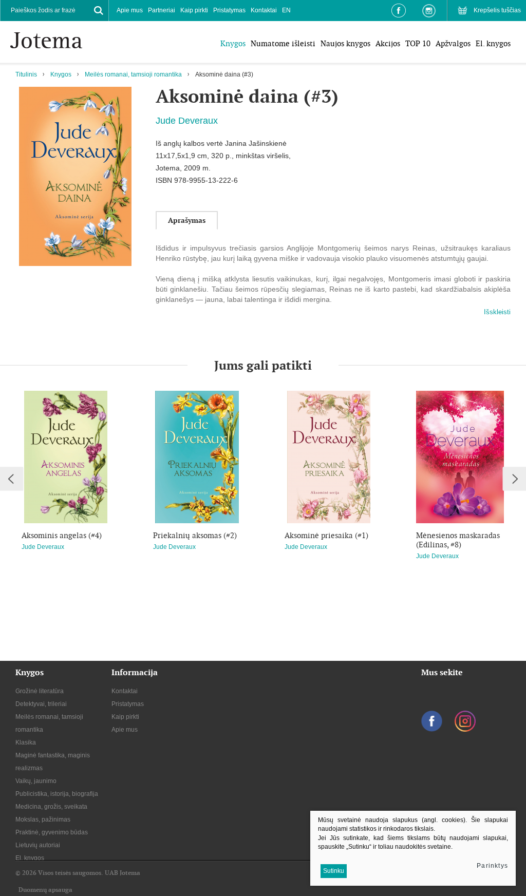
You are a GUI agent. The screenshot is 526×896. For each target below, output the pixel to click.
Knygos (233, 43)
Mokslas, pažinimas (42, 819)
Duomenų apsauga (45, 890)
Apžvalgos (453, 43)
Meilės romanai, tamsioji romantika (133, 74)
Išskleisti (497, 312)
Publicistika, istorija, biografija (56, 793)
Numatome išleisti (283, 43)
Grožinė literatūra (39, 691)
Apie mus (130, 10)
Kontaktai (264, 10)
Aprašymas (186, 220)
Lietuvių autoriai (37, 845)
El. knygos (493, 43)
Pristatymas (229, 10)
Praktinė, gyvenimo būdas (51, 832)
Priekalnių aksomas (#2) (195, 535)
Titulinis (26, 74)
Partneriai (161, 10)
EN (286, 10)
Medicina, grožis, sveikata (51, 806)
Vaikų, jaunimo (36, 781)
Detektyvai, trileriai (41, 704)
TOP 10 (417, 43)
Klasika (25, 742)
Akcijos (387, 43)
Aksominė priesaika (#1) (326, 535)
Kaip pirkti (194, 10)
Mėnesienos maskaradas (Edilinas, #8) (458, 540)
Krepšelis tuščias (497, 10)
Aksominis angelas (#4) (62, 535)
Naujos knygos (345, 43)
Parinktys (492, 865)
